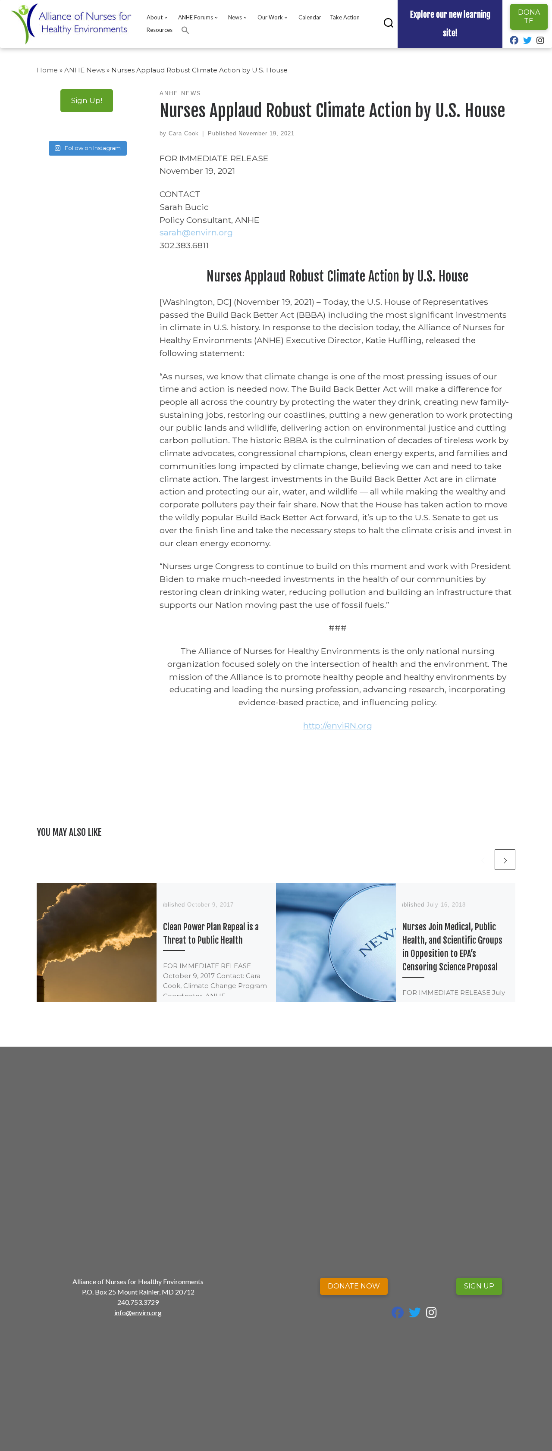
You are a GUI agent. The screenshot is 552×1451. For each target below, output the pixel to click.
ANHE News (84, 70)
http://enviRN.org (337, 725)
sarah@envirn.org (196, 232)
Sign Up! (86, 100)
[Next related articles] (505, 859)
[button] (185, 30)
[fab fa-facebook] (514, 41)
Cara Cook (184, 133)
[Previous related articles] (482, 859)
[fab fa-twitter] (527, 41)
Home (47, 70)
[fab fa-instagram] (540, 41)
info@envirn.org (138, 1312)
